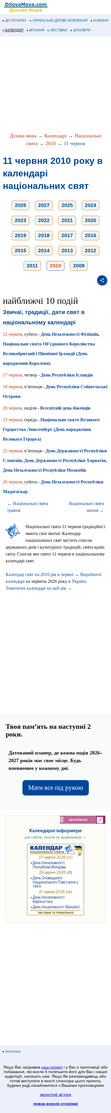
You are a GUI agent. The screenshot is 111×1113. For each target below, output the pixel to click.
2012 (90, 250)
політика (12, 1051)
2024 (90, 205)
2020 (90, 220)
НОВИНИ (100, 21)
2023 (20, 220)
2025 (67, 205)
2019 (20, 235)
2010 (51, 143)
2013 (67, 250)
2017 (67, 235)
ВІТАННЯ (36, 30)
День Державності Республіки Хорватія (65, 460)
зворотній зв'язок (55, 1094)
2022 (44, 220)
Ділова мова (23, 136)
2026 (20, 205)
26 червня (12, 481)
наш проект (52, 1067)
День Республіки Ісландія (67, 375)
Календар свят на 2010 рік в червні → (42, 574)
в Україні (77, 581)
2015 (20, 250)
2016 (90, 235)
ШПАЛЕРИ (81, 30)
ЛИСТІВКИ (58, 30)
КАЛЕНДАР (14, 30)
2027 (44, 205)
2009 (79, 265)
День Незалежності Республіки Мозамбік (44, 470)
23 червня (12, 419)
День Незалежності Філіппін (69, 334)
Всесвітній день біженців (65, 408)
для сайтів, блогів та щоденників (55, 837)
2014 (44, 250)
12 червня (12, 334)
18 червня (12, 386)
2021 (67, 220)
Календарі (55, 136)
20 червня (12, 408)
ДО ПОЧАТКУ (15, 21)
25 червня (12, 450)
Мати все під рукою (55, 787)
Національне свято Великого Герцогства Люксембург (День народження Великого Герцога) (51, 429)
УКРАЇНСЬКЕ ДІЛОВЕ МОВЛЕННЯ (60, 21)
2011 (32, 265)
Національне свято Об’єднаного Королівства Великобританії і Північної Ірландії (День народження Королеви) (49, 353)
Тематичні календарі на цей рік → (39, 588)
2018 (44, 235)
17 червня (12, 375)
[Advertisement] (55, 85)
